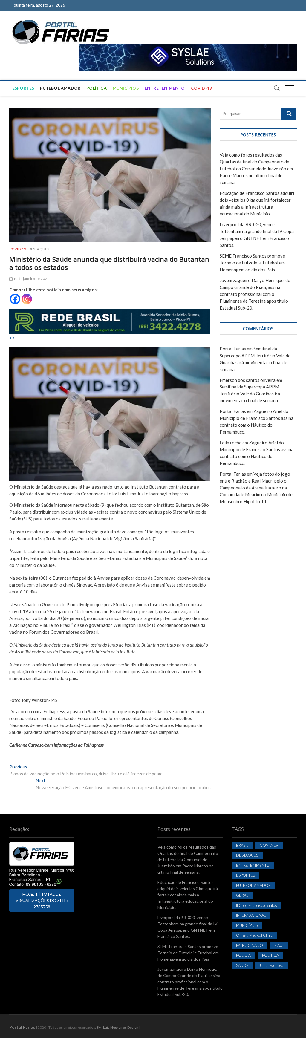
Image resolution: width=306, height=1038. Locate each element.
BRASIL (242, 845)
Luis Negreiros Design (120, 1027)
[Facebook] (15, 299)
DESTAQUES (39, 249)
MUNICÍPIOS (126, 88)
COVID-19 (201, 88)
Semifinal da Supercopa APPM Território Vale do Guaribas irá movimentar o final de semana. (250, 393)
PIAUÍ (278, 945)
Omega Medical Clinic (254, 935)
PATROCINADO (249, 945)
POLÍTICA (96, 88)
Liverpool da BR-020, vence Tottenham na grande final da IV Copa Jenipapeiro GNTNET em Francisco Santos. (187, 927)
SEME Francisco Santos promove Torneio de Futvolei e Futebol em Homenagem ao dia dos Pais (252, 262)
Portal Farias (233, 348)
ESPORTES (23, 88)
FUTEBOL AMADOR (60, 88)
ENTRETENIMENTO (165, 88)
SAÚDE (242, 965)
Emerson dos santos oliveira (248, 380)
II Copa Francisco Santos (256, 905)
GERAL (242, 895)
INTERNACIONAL (251, 915)
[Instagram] (27, 299)
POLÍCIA (243, 955)
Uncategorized (271, 965)
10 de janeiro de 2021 (31, 278)
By (99, 1027)
